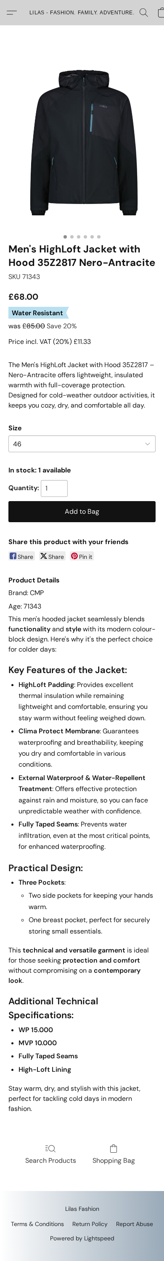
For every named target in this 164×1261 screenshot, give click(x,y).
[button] (82, 12)
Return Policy (90, 1224)
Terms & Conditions (37, 1224)
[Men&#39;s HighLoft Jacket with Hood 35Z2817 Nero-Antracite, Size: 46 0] (82, 144)
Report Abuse (134, 1224)
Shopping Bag (114, 1160)
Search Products (50, 1160)
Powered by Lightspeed (82, 1238)
